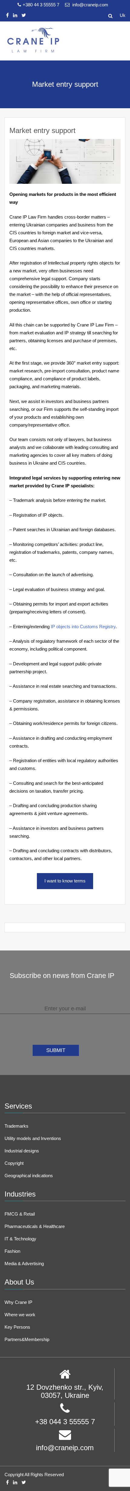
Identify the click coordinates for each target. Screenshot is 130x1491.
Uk (122, 15)
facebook (7, 15)
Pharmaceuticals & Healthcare (35, 1226)
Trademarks (16, 1126)
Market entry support (42, 130)
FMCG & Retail (20, 1214)
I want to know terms (65, 880)
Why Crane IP (18, 1302)
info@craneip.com (89, 4)
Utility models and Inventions (33, 1138)
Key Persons (17, 1327)
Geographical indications (29, 1175)
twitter (24, 15)
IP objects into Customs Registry (83, 626)
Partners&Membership (27, 1339)
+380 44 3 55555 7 (41, 4)
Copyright (14, 1163)
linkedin (15, 15)
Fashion (12, 1251)
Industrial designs (22, 1150)
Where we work (20, 1314)
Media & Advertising (24, 1263)
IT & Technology (20, 1238)
